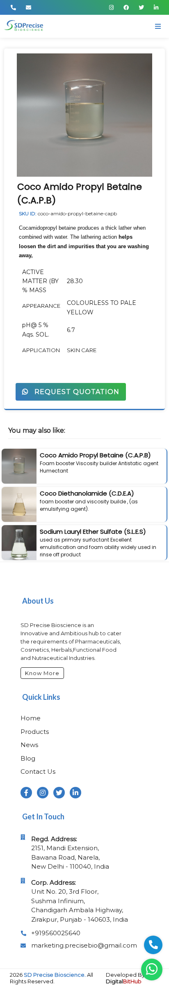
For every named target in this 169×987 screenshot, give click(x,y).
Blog (28, 758)
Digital (124, 981)
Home (31, 718)
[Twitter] (141, 7)
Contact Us (38, 771)
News (29, 745)
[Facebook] (126, 7)
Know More (42, 673)
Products (35, 732)
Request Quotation (73, 392)
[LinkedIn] (156, 7)
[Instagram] (111, 7)
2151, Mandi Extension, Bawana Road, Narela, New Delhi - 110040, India (70, 853)
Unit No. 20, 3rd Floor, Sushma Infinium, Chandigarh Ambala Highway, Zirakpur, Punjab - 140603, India (79, 901)
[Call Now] (13, 7)
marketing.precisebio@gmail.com (84, 945)
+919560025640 (55, 933)
